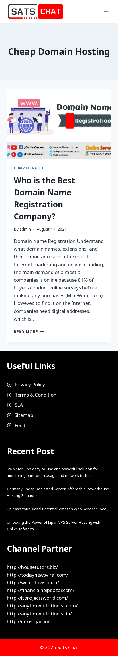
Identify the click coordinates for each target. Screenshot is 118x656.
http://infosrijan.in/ (28, 621)
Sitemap (24, 415)
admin (25, 229)
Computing (26, 168)
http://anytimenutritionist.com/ (42, 605)
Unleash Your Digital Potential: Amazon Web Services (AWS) (58, 508)
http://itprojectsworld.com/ (37, 598)
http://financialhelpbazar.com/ (40, 590)
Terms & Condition (35, 394)
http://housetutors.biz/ (32, 567)
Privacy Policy (30, 384)
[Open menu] (106, 11)
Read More (29, 331)
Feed (20, 425)
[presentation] (59, 124)
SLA (19, 404)
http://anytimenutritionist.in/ (39, 613)
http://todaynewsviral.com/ (37, 574)
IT (44, 168)
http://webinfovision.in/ (33, 582)
